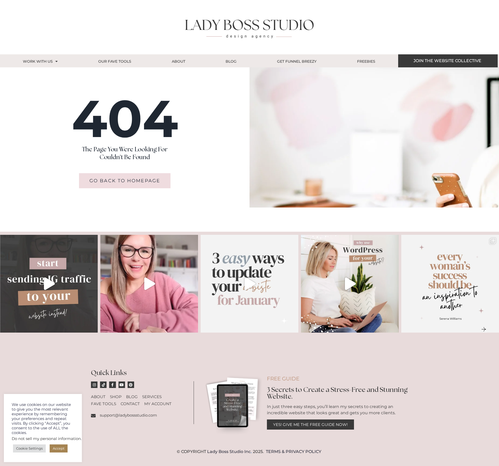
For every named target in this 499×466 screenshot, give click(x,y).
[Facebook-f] (112, 384)
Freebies (366, 61)
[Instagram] (94, 384)
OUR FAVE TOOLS (114, 61)
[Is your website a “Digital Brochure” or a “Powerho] (149, 284)
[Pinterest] (131, 384)
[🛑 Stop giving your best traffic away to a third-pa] (49, 284)
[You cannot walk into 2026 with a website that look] (249, 284)
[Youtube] (122, 384)
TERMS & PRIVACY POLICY (293, 451)
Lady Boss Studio (225, 451)
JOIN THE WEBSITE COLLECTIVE (447, 60)
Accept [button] (58, 448)
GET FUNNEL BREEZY (297, 61)
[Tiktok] (103, 384)
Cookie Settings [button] (29, 448)
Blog (231, 61)
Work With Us (38, 61)
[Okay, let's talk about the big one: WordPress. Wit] (350, 284)
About (178, 61)
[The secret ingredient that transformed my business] (450, 284)
